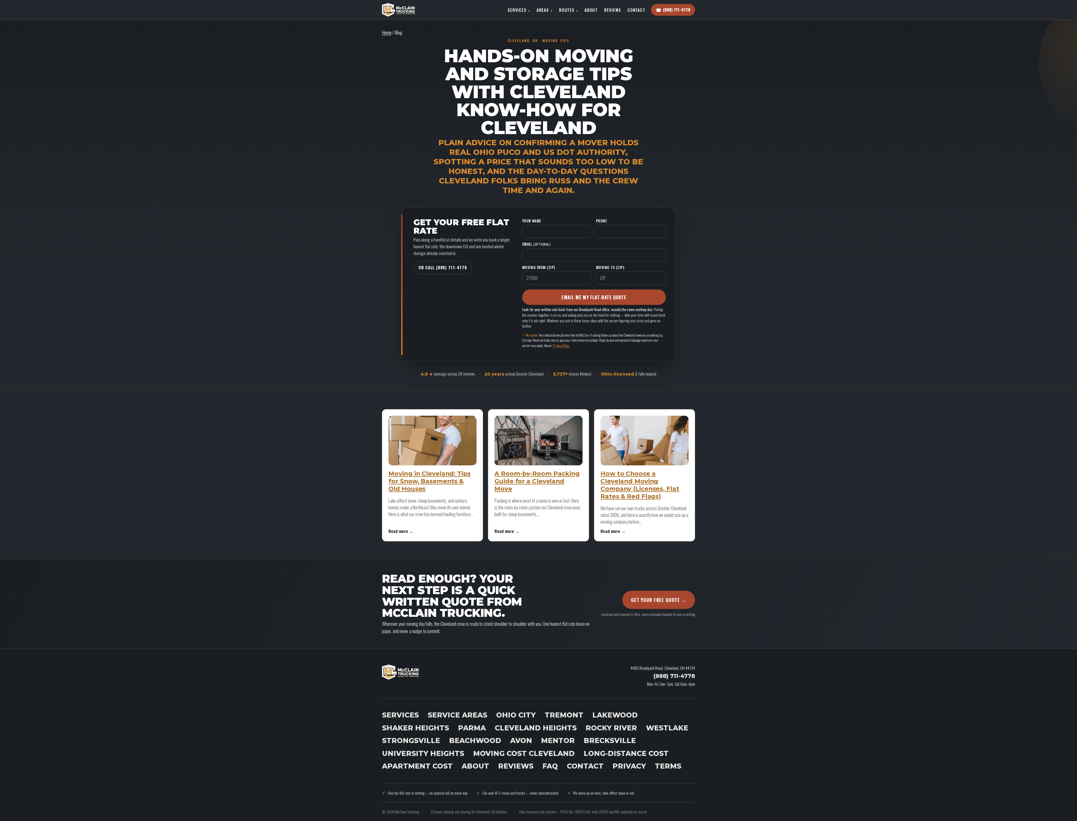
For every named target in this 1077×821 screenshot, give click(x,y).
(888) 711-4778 (674, 676)
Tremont (564, 715)
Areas (545, 10)
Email (536, 244)
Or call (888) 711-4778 (442, 267)
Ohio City (516, 715)
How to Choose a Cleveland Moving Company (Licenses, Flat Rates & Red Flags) (639, 485)
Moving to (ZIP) (610, 267)
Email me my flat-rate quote (593, 297)
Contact (636, 10)
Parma (472, 728)
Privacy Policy (561, 345)
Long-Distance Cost (626, 753)
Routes (568, 10)
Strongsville (411, 740)
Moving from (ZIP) (538, 267)
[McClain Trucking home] (398, 10)
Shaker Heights (415, 728)
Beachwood (475, 740)
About (591, 10)
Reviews (612, 10)
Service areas (457, 715)
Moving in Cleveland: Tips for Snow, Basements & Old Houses (429, 481)
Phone (601, 221)
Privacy (629, 766)
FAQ (550, 766)
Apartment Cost (417, 766)
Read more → (400, 531)
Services (519, 10)
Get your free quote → (658, 599)
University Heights (423, 753)
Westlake (667, 728)
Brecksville (610, 740)
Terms (668, 766)
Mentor (558, 740)
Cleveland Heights (536, 728)
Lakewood (615, 715)
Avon (521, 740)
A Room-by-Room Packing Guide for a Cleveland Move (537, 481)
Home (387, 32)
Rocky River (611, 728)
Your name (531, 221)
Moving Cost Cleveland (524, 753)
